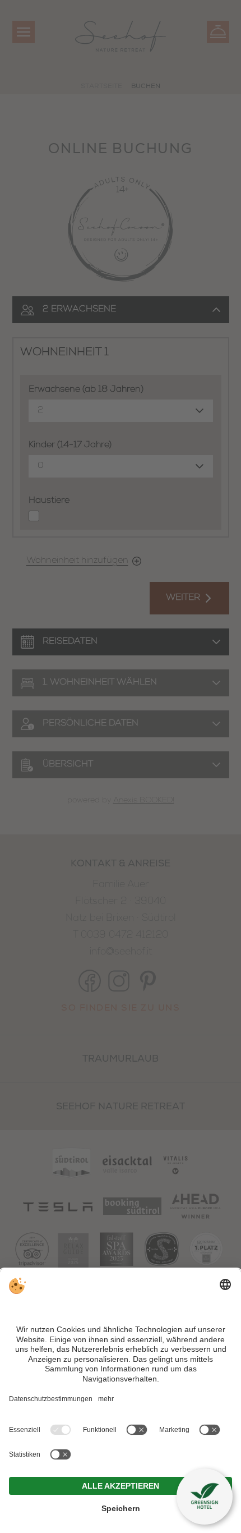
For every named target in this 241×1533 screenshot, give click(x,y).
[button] (204, 1496)
